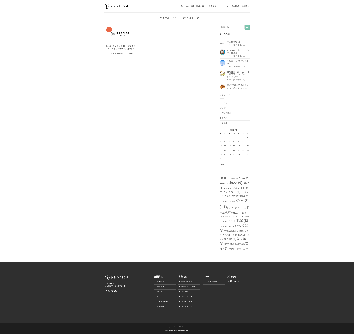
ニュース (225, 6)
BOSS (224, 178)
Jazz (235, 183)
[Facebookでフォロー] (106, 291)
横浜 (236, 231)
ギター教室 (240, 196)
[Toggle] (248, 118)
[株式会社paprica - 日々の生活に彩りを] (116, 6)
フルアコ (238, 216)
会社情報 (190, 6)
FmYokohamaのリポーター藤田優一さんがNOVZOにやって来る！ (238, 74)
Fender (243, 178)
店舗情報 (235, 6)
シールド (231, 201)
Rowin (226, 188)
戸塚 (229, 226)
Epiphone (234, 178)
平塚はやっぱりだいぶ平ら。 (237, 62)
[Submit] (247, 27)
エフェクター (230, 192)
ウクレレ (242, 188)
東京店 (237, 226)
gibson (224, 183)
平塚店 (223, 226)
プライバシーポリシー (177, 327)
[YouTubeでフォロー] (115, 291)
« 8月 (222, 164)
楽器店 (228, 231)
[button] (182, 6)
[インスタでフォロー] (109, 291)
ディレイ (242, 208)
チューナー (232, 208)
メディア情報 (225, 113)
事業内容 (200, 6)
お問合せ (246, 6)
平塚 (242, 221)
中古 (231, 221)
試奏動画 (239, 244)
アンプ (233, 188)
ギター (230, 196)
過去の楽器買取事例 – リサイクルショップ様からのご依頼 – (121, 47)
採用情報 (213, 6)
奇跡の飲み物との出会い (237, 85)
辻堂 (232, 248)
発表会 (242, 235)
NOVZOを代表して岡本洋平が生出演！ (238, 51)
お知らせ (223, 103)
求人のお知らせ (234, 42)
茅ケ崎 (230, 239)
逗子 (239, 249)
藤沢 (229, 243)
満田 (235, 235)
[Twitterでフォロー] (112, 291)
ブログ (222, 108)
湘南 (228, 235)
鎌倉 (245, 249)
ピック (230, 216)
